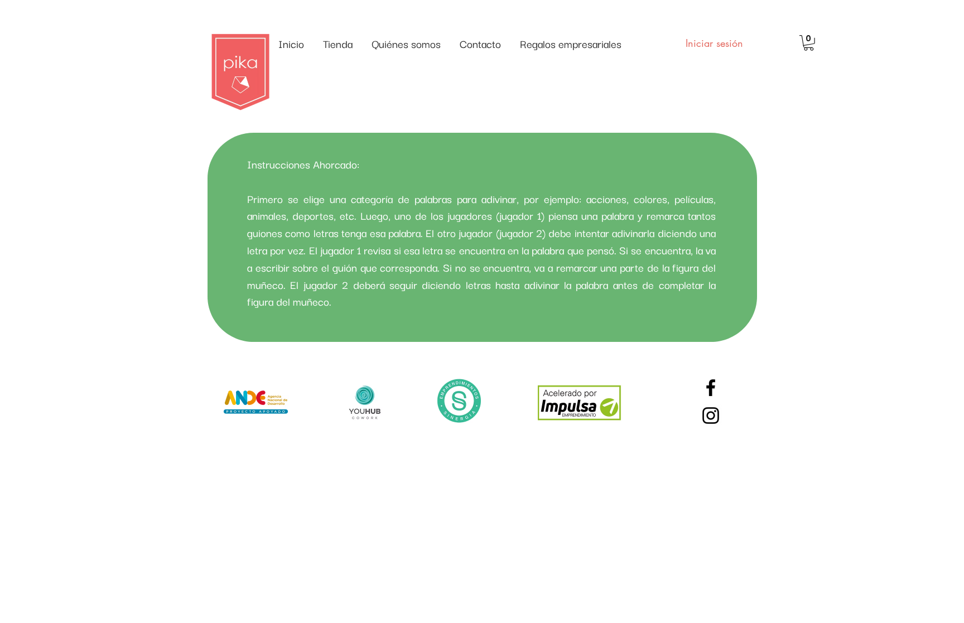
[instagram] (711, 415)
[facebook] (711, 387)
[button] (808, 43)
